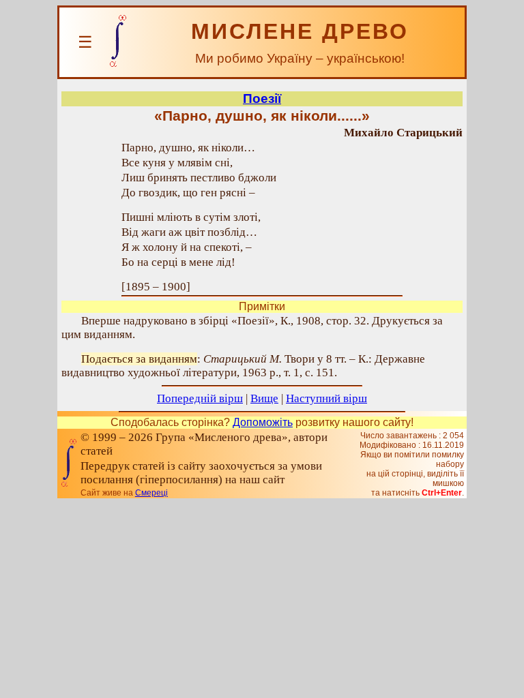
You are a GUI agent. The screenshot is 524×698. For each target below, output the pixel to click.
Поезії (262, 98)
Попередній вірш (200, 398)
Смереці (151, 493)
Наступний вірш (326, 398)
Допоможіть (263, 422)
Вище (264, 398)
